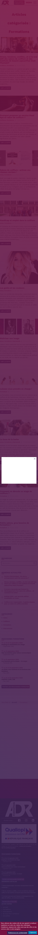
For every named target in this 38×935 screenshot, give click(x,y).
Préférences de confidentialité (17, 933)
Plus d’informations (26, 929)
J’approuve (32, 932)
